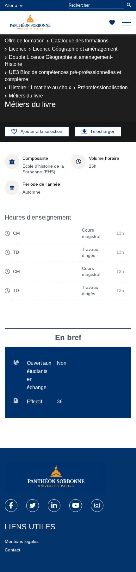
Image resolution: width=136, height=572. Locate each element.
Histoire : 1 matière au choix (40, 87)
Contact (12, 549)
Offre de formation (25, 40)
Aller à (11, 5)
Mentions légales (22, 541)
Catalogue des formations (79, 40)
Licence (18, 49)
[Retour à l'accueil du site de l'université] (55, 477)
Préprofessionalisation (102, 87)
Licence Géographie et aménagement (75, 49)
